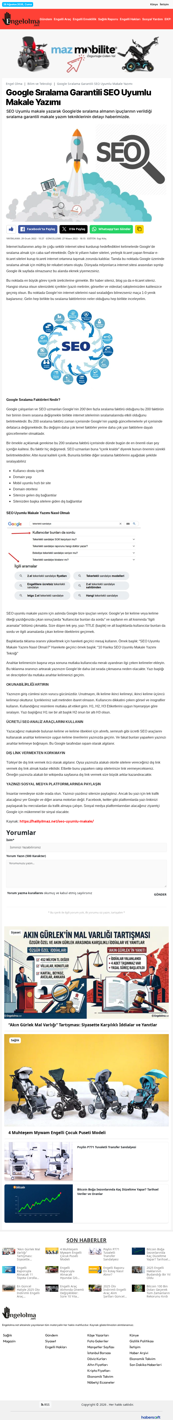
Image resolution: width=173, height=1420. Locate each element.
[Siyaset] (86, 972)
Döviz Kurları (97, 1359)
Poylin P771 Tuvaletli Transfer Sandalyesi (106, 1147)
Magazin (9, 1341)
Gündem (51, 1335)
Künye (154, 4)
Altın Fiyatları (97, 1365)
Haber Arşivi (139, 1353)
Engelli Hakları (56, 1347)
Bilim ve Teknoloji (39, 84)
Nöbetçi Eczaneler (101, 1382)
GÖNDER (160, 894)
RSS (46, 1405)
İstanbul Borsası (99, 1353)
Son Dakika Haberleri (146, 1365)
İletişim (164, 4)
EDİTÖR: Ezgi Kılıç (97, 238)
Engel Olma (14, 84)
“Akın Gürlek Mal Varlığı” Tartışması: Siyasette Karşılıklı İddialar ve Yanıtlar (82, 1025)
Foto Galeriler (98, 1341)
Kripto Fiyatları (98, 1370)
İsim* (10, 840)
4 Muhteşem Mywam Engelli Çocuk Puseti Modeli (57, 1132)
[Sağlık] (86, 1080)
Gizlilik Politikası (142, 1341)
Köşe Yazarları (98, 1335)
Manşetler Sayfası (100, 1347)
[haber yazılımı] (150, 1417)
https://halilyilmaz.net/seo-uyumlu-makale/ (57, 821)
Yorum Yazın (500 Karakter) (26, 856)
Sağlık (7, 1335)
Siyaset (50, 1341)
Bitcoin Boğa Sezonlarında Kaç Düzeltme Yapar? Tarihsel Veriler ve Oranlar (117, 1191)
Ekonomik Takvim (100, 1376)
